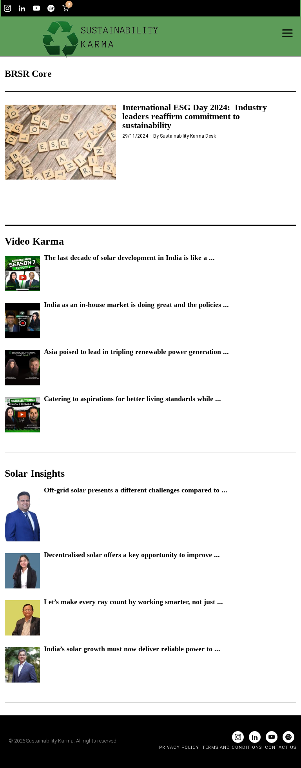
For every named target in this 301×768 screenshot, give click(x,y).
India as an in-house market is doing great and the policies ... (136, 304)
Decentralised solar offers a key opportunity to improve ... (132, 554)
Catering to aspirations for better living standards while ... (132, 398)
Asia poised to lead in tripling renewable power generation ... (136, 351)
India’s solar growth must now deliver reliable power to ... (132, 648)
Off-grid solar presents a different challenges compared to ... (135, 490)
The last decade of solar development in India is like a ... (129, 257)
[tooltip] (7, 8)
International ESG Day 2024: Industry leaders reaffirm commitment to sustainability (194, 116)
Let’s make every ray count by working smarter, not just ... (133, 601)
